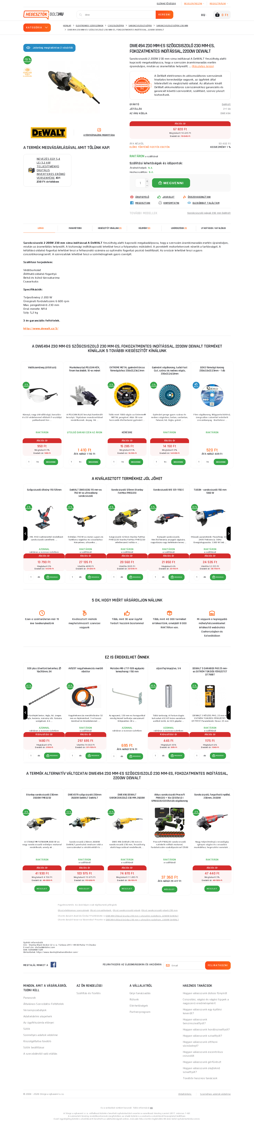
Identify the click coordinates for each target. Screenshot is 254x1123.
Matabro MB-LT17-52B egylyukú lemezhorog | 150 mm (127, 670)
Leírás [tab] (41, 228)
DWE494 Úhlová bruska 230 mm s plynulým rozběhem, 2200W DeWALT (142, 916)
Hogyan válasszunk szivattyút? (202, 1035)
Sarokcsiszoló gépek (140, 25)
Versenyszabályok (34, 1010)
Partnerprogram (140, 1011)
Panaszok (29, 997)
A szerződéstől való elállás (40, 1053)
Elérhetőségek (166, 3)
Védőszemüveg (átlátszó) (42, 367)
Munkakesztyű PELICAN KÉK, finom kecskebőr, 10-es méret (84, 369)
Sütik (26, 1028)
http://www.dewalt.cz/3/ (40, 328)
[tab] (144, 228)
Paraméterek (75, 228)
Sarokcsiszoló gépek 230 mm (172, 25)
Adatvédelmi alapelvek (37, 1016)
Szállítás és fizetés (89, 993)
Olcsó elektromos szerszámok (73, 910)
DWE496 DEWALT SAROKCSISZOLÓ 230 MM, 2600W (127, 796)
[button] (52, 577)
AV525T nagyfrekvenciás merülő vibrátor (85, 670)
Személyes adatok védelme (40, 1035)
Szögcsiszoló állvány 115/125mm (44, 490)
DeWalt (226, 104)
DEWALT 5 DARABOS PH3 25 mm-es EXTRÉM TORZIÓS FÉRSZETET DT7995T (210, 671)
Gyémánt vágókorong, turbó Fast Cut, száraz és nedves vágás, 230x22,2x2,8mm (169, 371)
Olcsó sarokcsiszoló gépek (126, 910)
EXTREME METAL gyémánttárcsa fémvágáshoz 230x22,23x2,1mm (127, 369)
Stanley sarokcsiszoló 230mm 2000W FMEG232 (42, 796)
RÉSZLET (42, 889)
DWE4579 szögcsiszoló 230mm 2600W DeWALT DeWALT (84, 796)
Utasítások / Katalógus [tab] (213, 228)
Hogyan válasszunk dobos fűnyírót (205, 993)
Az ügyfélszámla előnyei (38, 1022)
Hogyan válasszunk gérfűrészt (202, 1062)
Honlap (67, 25)
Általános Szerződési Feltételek (43, 1004)
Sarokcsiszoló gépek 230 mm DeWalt (209, 213)
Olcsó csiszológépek (101, 910)
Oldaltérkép (185, 1094)
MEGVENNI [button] (54, 577)
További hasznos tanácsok (200, 1078)
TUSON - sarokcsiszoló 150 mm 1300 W (210, 491)
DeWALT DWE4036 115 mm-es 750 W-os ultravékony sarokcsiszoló (86, 493)
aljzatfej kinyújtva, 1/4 (168, 668)
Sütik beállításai (33, 1047)
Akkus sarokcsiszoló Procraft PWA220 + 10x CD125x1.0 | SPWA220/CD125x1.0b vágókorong (169, 798)
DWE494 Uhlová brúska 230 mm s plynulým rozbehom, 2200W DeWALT (142, 919)
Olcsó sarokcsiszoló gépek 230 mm (159, 910)
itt (151, 1108)
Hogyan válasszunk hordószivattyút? (206, 1029)
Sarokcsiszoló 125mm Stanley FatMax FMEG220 (127, 491)
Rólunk (134, 999)
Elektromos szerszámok (89, 25)
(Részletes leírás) (203, 66)
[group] (44, 534)
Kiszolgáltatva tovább (37, 1041)
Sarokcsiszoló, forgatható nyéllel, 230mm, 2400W (212, 796)
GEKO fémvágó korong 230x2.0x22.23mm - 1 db (212, 369)
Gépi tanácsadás (140, 993)
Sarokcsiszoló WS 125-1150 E (168, 490)
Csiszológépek (116, 25)
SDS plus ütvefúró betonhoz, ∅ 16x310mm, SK (44, 670)
